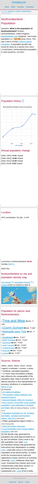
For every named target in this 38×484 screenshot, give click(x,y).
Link (25, 442)
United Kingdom (26, 11)
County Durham (12, 327)
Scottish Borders (8, 348)
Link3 (19, 471)
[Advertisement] (19, 74)
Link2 (12, 460)
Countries (20, 7)
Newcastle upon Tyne (14, 331)
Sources (20, 482)
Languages (30, 7)
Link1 (3, 450)
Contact (27, 482)
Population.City (19, 2)
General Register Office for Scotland (17, 400)
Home (7, 7)
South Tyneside (8, 345)
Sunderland (7, 337)
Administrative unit (9, 36)
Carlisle (5, 353)
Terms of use (6, 387)
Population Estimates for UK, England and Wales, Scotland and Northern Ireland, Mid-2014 (17, 415)
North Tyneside (8, 340)
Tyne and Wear (13, 320)
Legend (4, 285)
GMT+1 (11, 264)
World (13, 7)
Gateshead (6, 343)
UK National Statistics (11, 392)
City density (6, 282)
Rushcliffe (6, 351)
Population (11, 11)
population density (22, 282)
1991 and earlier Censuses (13, 426)
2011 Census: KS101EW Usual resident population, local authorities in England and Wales (18, 405)
